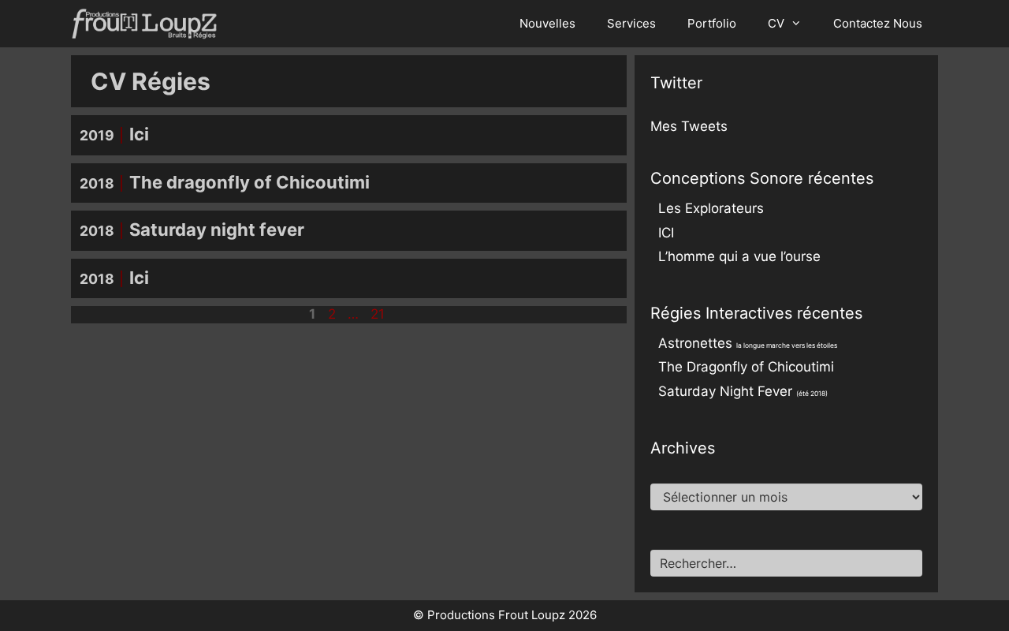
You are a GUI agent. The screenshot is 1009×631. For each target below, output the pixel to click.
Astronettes (747, 343)
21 (379, 314)
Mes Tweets (689, 126)
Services (631, 23)
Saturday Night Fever (743, 391)
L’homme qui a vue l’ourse (739, 256)
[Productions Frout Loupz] (148, 23)
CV (776, 23)
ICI (666, 233)
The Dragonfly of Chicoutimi (746, 367)
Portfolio (711, 23)
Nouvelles (547, 23)
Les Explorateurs (711, 208)
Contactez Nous (877, 23)
